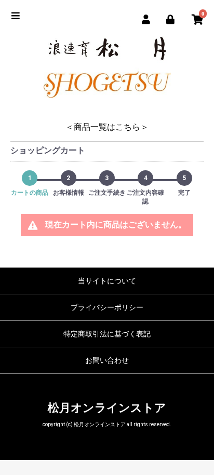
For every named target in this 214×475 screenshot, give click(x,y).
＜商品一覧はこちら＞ (107, 127)
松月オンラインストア (107, 407)
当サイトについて (107, 281)
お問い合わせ (107, 360)
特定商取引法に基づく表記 (107, 334)
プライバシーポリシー (107, 307)
